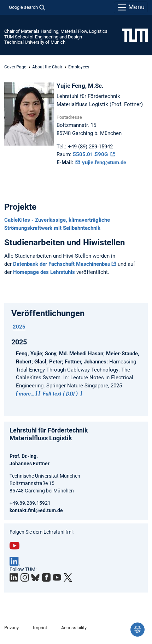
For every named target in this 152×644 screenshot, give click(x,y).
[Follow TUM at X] (68, 577)
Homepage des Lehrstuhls (44, 272)
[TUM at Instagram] (25, 577)
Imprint (40, 627)
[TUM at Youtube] (57, 577)
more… (27, 394)
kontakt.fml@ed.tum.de (36, 510)
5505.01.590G (91, 154)
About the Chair (47, 67)
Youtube (14, 546)
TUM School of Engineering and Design (43, 36)
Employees (78, 67)
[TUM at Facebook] (46, 577)
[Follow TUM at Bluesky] (35, 578)
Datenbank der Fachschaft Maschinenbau (61, 264)
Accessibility (74, 627)
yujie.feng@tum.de (103, 162)
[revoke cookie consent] (137, 629)
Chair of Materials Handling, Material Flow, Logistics (55, 31)
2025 (19, 327)
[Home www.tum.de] (135, 35)
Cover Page (15, 67)
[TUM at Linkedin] (14, 577)
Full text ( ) (60, 394)
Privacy (11, 627)
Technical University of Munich (34, 42)
